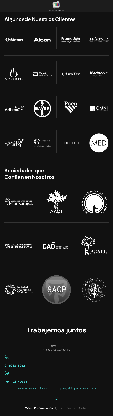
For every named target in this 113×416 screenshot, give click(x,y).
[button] (5, 6)
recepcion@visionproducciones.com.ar (76, 388)
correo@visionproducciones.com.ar (35, 388)
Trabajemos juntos (56, 330)
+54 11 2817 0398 (15, 382)
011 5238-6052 (14, 366)
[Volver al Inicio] (56, 6)
